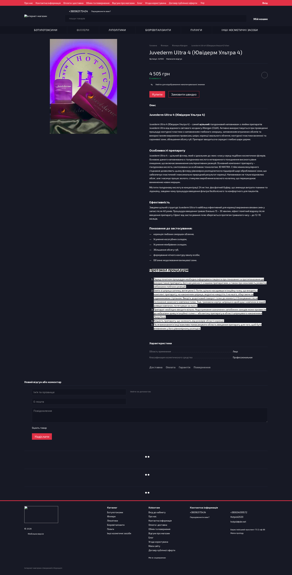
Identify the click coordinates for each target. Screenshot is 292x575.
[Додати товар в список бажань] (264, 75)
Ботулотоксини (45, 29)
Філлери (83, 29)
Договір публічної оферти (183, 3)
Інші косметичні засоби (240, 29)
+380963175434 (78, 11)
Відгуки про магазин (123, 3)
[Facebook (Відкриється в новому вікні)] (120, 11)
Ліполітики (117, 29)
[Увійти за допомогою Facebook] (154, 391)
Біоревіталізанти (158, 29)
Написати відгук (174, 59)
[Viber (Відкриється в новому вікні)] (128, 11)
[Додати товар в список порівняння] (255, 75)
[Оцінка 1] (52, 428)
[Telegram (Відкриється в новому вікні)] (124, 11)
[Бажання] (247, 3)
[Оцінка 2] (57, 428)
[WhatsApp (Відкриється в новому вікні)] (132, 11)
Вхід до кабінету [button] (157, 512)
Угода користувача (155, 3)
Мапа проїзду (237, 533)
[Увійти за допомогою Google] (160, 391)
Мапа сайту (154, 546)
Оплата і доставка (73, 3)
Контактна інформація (48, 3)
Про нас (28, 3)
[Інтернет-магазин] (41, 514)
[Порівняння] (253, 3)
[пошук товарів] (243, 18)
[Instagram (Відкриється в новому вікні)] (116, 11)
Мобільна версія (35, 534)
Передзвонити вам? (101, 11)
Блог (139, 3)
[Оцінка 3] (63, 428)
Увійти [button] (158, 84)
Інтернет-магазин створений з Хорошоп (43, 568)
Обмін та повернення (98, 3)
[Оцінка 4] (68, 428)
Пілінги (196, 29)
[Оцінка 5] (74, 428)
